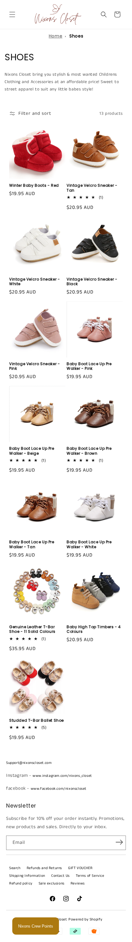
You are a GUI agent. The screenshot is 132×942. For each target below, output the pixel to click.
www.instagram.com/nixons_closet (62, 775)
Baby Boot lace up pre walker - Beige (31, 451)
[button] (12, 14)
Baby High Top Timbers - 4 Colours (94, 629)
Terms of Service (90, 875)
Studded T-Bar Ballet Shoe (36, 720)
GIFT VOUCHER (80, 868)
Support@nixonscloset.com (29, 762)
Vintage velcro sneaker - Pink (34, 366)
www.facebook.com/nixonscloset (59, 788)
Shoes (76, 36)
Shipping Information (27, 875)
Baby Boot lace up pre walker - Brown (89, 451)
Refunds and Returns (44, 868)
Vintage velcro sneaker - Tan (92, 188)
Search (15, 868)
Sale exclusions (51, 883)
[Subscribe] (119, 842)
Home (55, 36)
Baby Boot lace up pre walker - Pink (89, 366)
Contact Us (60, 875)
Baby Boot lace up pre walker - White (89, 544)
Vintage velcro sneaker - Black (92, 281)
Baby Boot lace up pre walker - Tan (31, 544)
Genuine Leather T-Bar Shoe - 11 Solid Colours (32, 629)
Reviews (78, 883)
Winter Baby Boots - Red (34, 185)
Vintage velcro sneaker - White (34, 281)
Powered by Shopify (85, 919)
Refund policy (21, 883)
